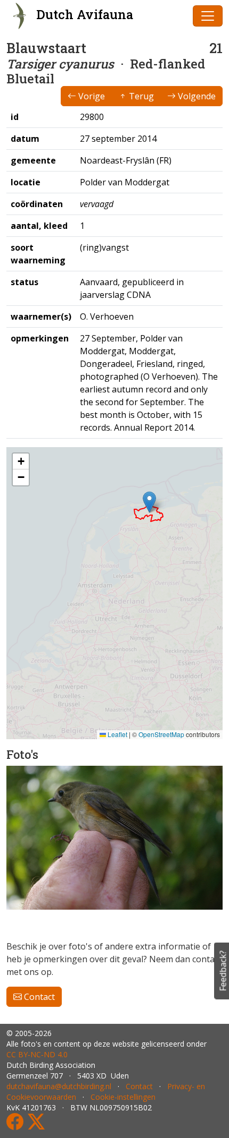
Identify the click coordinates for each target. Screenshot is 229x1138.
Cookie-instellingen (123, 1097)
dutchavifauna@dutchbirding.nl (58, 1086)
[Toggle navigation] (208, 16)
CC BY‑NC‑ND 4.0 (37, 1054)
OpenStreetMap (161, 734)
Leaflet (116, 734)
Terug (140, 96)
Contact (38, 997)
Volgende (196, 96)
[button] (149, 502)
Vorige (90, 96)
